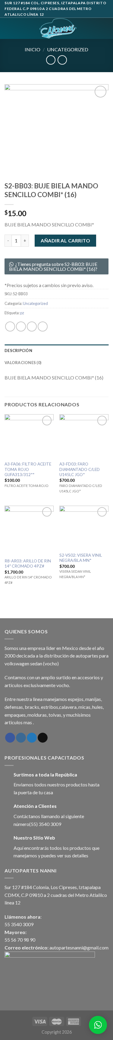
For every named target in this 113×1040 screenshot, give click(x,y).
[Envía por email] (43, 326)
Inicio (32, 49)
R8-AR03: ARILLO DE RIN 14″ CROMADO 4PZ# (28, 563)
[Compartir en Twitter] (32, 326)
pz (22, 312)
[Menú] (8, 28)
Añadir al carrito (65, 240)
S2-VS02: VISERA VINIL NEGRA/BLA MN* (80, 558)
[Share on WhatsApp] (10, 326)
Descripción (18, 350)
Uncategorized (67, 49)
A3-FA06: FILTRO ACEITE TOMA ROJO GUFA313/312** (28, 469)
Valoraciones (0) (23, 362)
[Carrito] (105, 28)
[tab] (56, 350)
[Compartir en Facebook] (21, 326)
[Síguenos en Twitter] (32, 738)
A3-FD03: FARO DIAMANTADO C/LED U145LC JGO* (79, 469)
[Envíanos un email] (43, 738)
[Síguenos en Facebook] (10, 738)
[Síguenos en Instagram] (21, 738)
